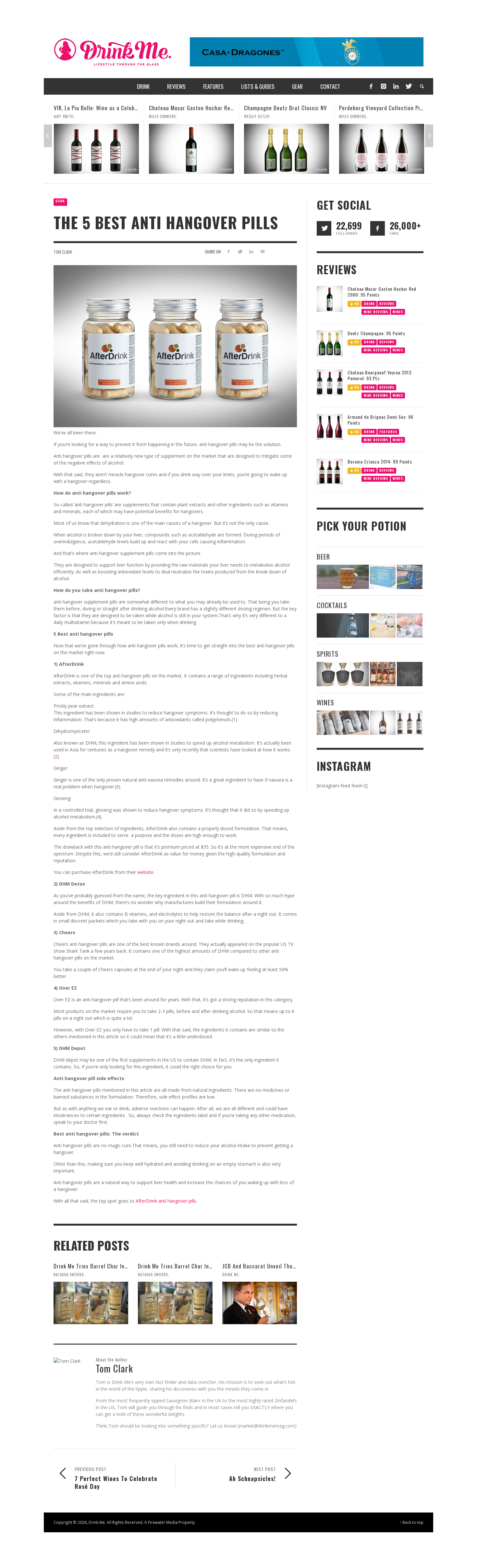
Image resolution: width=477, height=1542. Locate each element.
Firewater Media (162, 1522)
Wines (398, 311)
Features (388, 431)
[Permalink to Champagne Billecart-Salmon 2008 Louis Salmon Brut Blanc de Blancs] (383, 723)
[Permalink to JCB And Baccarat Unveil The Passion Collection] (259, 1303)
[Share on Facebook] (228, 251)
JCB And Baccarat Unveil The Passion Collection (280, 1266)
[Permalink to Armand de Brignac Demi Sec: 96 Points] (330, 426)
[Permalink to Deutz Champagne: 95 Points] (330, 343)
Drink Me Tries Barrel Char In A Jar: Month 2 (107, 1266)
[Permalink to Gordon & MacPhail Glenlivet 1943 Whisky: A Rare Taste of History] (381, 149)
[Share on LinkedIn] (251, 251)
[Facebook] (371, 86)
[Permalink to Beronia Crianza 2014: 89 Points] (330, 471)
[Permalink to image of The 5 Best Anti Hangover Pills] (175, 346)
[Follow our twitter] (324, 228)
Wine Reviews (376, 311)
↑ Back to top (411, 1522)
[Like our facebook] (377, 228)
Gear (60, 200)
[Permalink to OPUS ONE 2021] (343, 723)
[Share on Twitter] (240, 251)
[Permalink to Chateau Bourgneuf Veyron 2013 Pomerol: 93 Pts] (330, 382)
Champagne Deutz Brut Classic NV (190, 108)
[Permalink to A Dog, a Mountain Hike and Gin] (409, 674)
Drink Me (230, 1274)
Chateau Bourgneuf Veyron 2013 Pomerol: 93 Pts (379, 375)
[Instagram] (383, 86)
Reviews (386, 303)
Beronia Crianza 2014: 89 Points (380, 461)
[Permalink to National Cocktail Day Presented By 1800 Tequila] (343, 625)
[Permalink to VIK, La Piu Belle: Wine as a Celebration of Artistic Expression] (409, 723)
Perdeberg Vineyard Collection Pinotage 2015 (299, 108)
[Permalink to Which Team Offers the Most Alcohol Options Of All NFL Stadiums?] (409, 577)
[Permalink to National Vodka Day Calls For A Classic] (383, 625)
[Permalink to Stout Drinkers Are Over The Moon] (383, 577)
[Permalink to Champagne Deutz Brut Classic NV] (191, 149)
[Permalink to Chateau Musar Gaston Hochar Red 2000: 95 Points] (96, 149)
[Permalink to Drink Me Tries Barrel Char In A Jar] (175, 1303)
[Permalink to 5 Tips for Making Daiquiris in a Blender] (409, 625)
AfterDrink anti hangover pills (166, 1201)
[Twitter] (408, 86)
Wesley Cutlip (161, 116)
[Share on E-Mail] (262, 251)
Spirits (327, 654)
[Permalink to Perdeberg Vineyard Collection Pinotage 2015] (286, 149)
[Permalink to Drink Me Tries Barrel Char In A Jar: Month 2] (91, 1303)
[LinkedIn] (396, 86)
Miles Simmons (67, 116)
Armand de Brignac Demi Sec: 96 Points (380, 419)
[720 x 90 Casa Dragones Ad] (306, 51)
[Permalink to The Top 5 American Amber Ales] (343, 577)
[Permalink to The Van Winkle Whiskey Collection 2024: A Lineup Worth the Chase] (383, 674)
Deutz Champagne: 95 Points (376, 333)
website (145, 872)
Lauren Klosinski (355, 116)
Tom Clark (63, 252)
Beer (323, 556)
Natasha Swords (69, 1274)
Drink (369, 303)
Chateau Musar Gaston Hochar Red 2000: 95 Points (116, 108)
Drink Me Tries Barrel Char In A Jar (180, 1266)
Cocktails (332, 605)
